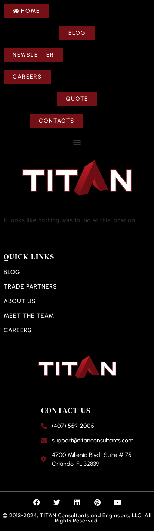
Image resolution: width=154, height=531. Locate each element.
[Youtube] (117, 502)
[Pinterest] (97, 502)
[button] (77, 142)
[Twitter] (56, 502)
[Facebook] (36, 502)
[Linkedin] (77, 502)
